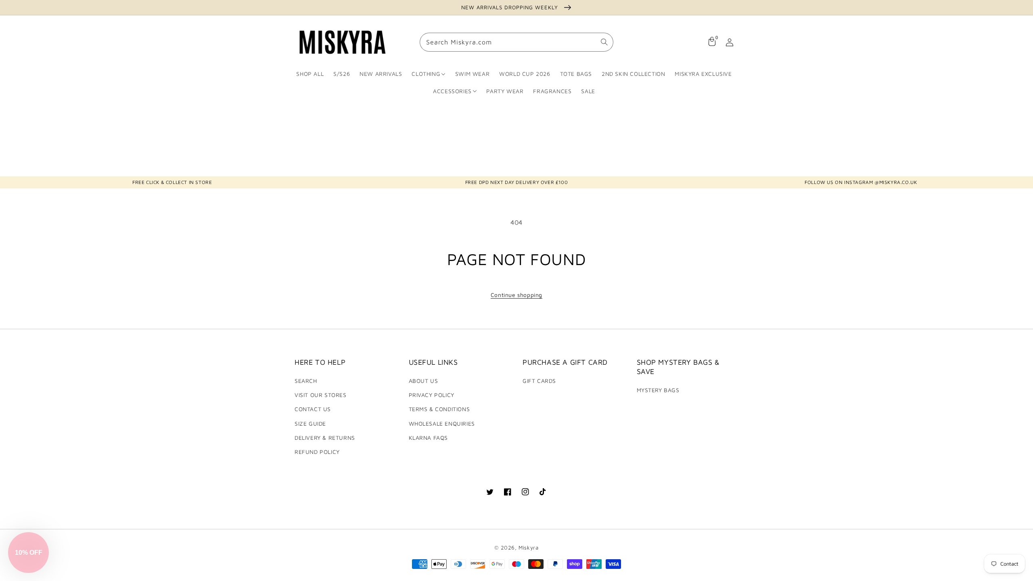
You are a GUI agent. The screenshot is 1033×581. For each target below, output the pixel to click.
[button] (28, 552)
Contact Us (313, 408)
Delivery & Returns (325, 437)
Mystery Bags (658, 390)
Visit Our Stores (321, 394)
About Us (423, 380)
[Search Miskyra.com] (604, 42)
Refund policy (317, 451)
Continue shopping (516, 294)
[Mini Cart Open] (711, 42)
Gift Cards (539, 380)
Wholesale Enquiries (442, 423)
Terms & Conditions (439, 408)
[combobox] (516, 42)
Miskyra (528, 547)
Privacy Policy (431, 394)
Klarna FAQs (428, 437)
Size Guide (310, 423)
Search (306, 380)
